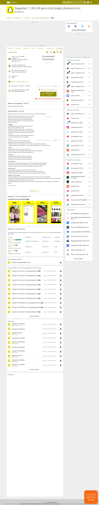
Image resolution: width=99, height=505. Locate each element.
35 (18, 58)
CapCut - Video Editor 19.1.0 (77, 68)
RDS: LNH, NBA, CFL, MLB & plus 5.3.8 (80, 213)
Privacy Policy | (23, 503)
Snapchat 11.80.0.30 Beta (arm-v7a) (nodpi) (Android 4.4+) (26, 302)
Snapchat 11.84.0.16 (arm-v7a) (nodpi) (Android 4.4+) (25, 280)
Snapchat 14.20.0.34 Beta (18, 351)
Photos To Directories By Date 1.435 (79, 254)
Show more (34, 191)
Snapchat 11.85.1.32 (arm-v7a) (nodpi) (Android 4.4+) (25, 271)
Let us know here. (53, 502)
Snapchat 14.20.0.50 (17, 332)
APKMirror (14, 2)
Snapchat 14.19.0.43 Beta (18, 364)
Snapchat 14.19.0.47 (17, 355)
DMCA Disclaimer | (50, 503)
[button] (47, 52)
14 (25, 85)
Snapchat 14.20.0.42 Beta (18, 347)
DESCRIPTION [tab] (26, 48)
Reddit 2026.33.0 (75, 150)
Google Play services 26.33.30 (78, 204)
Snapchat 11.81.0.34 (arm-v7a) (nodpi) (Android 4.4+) (25, 293)
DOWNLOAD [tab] (10, 48)
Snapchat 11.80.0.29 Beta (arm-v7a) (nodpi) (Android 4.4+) (26, 307)
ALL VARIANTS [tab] (41, 48)
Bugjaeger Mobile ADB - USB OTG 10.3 (80, 241)
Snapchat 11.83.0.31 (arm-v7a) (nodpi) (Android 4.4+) (25, 284)
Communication (12, 52)
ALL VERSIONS (59, 48)
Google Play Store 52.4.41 (77, 77)
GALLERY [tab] (33, 48)
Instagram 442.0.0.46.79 (77, 127)
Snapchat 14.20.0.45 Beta (18, 342)
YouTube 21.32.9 (75, 191)
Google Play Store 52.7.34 (77, 82)
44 (18, 85)
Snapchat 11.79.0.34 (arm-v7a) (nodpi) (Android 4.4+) (25, 312)
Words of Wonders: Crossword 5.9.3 (79, 236)
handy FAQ (45, 232)
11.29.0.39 (26, 18)
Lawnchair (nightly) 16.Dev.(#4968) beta (80, 231)
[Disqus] (35, 436)
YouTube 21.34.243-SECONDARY (79, 200)
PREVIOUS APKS (50, 48)
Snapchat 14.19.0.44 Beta (18, 360)
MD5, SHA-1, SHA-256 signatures (20, 81)
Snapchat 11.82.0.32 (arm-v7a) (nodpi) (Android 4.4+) (25, 289)
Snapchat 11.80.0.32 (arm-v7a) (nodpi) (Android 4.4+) (25, 298)
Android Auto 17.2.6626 (76, 132)
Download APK (49, 94)
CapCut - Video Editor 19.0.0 (77, 73)
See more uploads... (35, 316)
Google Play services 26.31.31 (78, 154)
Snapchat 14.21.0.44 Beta (18, 323)
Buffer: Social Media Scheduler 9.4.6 (80, 227)
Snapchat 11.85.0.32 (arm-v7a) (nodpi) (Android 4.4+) (25, 275)
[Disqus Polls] (35, 396)
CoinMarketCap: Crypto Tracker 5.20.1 (80, 245)
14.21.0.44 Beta (25, 199)
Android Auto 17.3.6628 (76, 122)
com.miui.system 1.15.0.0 (77, 145)
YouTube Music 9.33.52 (76, 136)
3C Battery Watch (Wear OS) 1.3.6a (79, 222)
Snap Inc (20, 12)
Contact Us (57, 503)
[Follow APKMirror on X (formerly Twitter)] (69, 26)
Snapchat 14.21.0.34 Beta (18, 338)
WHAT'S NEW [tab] (18, 48)
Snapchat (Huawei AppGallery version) (21, 262)
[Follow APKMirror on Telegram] (82, 26)
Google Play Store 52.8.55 (77, 195)
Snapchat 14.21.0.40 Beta (18, 329)
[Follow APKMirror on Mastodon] (75, 26)
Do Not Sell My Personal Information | (36, 503)
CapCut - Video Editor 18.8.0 (77, 64)
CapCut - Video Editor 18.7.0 (77, 86)
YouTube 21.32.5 (75, 104)
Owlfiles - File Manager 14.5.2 (78, 250)
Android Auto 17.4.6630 (76, 141)
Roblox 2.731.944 (75, 95)
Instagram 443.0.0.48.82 (77, 172)
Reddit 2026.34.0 (75, 186)
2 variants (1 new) (17, 325)
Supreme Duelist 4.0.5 (76, 181)
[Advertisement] (35, 34)
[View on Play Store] (54, 52)
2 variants (15, 334)
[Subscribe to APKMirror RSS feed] (89, 26)
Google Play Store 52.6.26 (77, 100)
